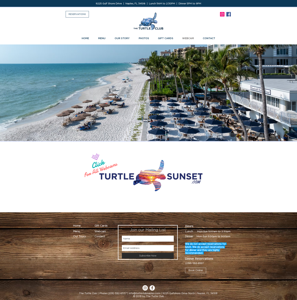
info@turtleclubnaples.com (144, 293)
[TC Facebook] (228, 14)
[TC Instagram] (222, 14)
